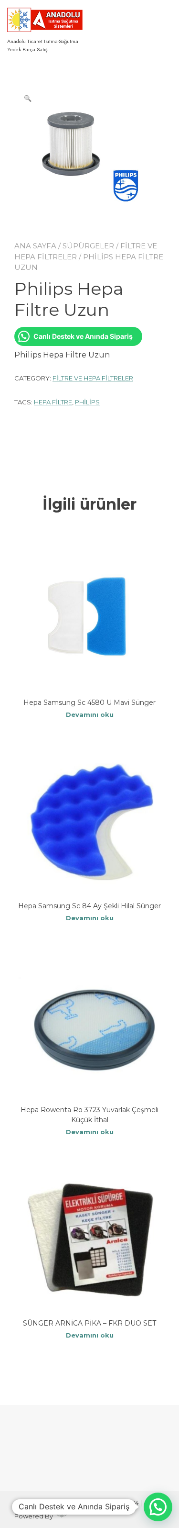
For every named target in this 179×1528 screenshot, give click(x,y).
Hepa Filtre (53, 402)
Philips (87, 402)
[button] (28, 98)
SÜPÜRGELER (88, 245)
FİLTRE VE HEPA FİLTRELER (93, 378)
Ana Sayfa (35, 245)
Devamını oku (90, 714)
